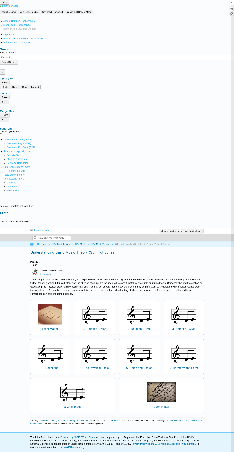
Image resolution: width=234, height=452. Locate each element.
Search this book (8, 52)
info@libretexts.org (73, 447)
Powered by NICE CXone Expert (78, 437)
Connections (45, 274)
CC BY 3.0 (111, 420)
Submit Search (9, 62)
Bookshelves (63, 244)
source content (36, 423)
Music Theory (103, 244)
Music (82, 244)
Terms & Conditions (158, 444)
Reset (5, 82)
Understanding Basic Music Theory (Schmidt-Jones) (67, 420)
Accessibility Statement (182, 444)
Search (35, 238)
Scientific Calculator (17, 163)
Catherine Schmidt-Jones (176, 420)
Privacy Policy (139, 444)
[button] (12, 186)
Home (43, 244)
